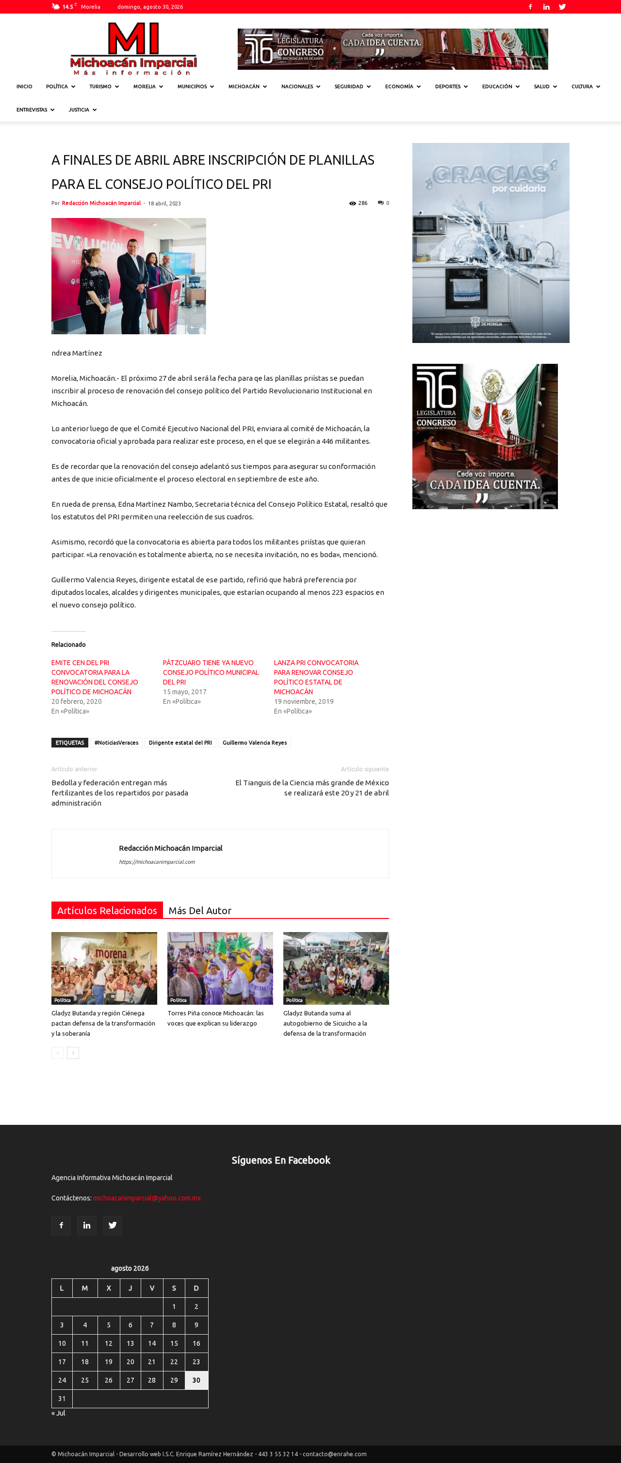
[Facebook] (530, 7)
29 (174, 1380)
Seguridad (349, 86)
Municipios (192, 86)
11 (85, 1343)
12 (109, 1343)
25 (85, 1380)
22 (174, 1362)
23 (196, 1362)
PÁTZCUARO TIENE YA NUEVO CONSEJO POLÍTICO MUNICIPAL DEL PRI (211, 672)
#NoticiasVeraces (116, 743)
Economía (399, 86)
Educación (497, 86)
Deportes (447, 86)
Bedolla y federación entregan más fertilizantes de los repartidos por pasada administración (119, 792)
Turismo (101, 86)
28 (152, 1380)
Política (57, 86)
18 (85, 1362)
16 (196, 1343)
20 (130, 1362)
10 (62, 1343)
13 (130, 1343)
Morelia (144, 86)
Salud (542, 86)
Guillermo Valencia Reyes (255, 743)
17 (62, 1362)
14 (152, 1343)
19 (109, 1362)
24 (62, 1380)
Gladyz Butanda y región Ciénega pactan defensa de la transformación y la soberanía (103, 1023)
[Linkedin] (546, 7)
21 (152, 1362)
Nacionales (297, 86)
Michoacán (244, 86)
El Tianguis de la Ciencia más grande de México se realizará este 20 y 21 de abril (312, 787)
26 (109, 1380)
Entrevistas (31, 109)
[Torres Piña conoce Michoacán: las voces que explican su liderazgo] (220, 968)
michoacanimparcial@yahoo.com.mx (147, 1198)
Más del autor (200, 910)
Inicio (24, 86)
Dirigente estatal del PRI (180, 743)
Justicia (79, 109)
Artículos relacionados (107, 910)
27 (130, 1380)
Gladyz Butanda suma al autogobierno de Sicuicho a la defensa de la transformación (325, 1023)
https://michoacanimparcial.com (157, 862)
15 (174, 1343)
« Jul (58, 1413)
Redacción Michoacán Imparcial (101, 203)
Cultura (582, 86)
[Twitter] (562, 7)
